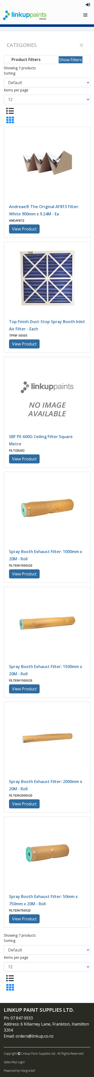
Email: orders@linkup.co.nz (29, 1036)
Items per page (16, 90)
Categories (22, 45)
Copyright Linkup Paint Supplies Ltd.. (30, 1053)
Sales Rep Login (14, 1062)
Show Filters (70, 60)
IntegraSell (28, 1070)
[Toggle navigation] (86, 15)
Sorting (9, 73)
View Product (24, 229)
